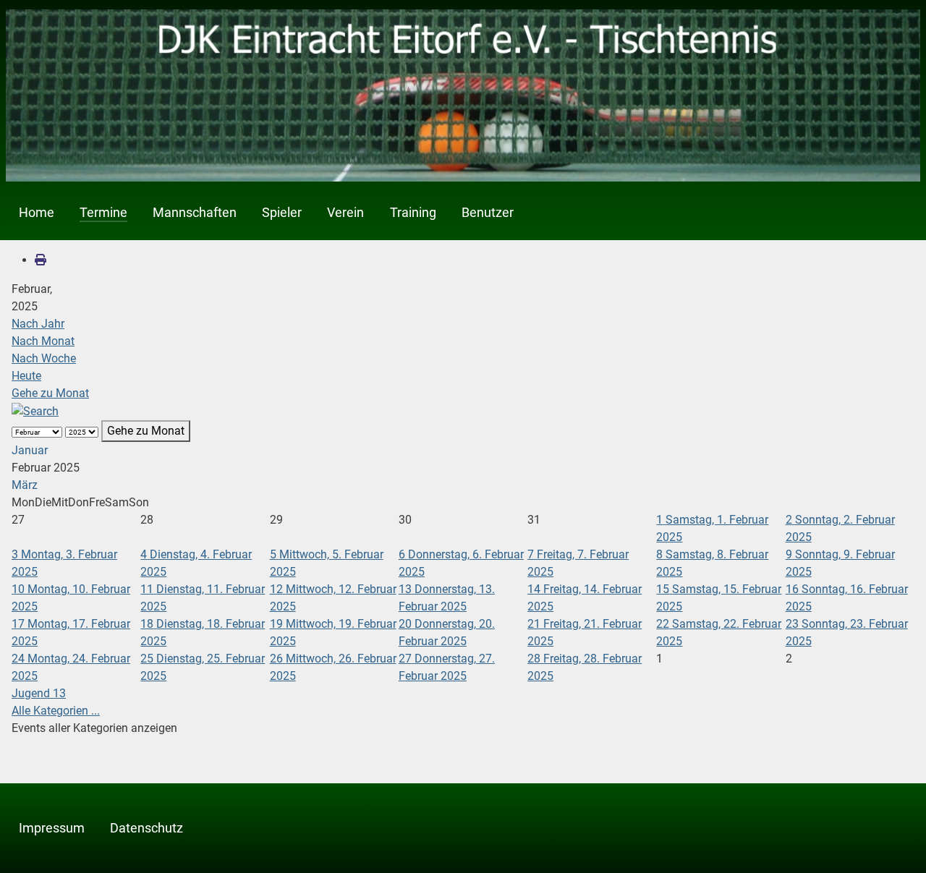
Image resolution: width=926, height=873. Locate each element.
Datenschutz (146, 828)
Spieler (282, 212)
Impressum (52, 828)
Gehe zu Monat (50, 393)
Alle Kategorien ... (56, 710)
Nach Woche (44, 358)
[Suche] (35, 410)
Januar (30, 450)
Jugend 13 (39, 693)
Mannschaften (195, 212)
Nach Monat (43, 341)
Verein (345, 212)
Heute (26, 376)
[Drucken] (40, 260)
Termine (103, 212)
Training (413, 212)
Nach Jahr (38, 324)
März (25, 485)
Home (36, 212)
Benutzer (488, 212)
